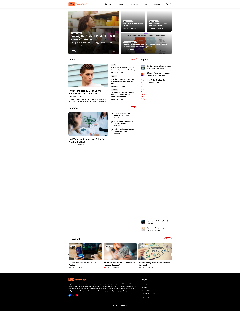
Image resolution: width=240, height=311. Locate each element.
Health (113, 65)
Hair (72, 66)
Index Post (145, 297)
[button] (167, 4)
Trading (73, 246)
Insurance (121, 4)
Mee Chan (75, 50)
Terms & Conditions (148, 294)
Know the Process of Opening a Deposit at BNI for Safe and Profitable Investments (122, 95)
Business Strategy (76, 33)
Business (108, 4)
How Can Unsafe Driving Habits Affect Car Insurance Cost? (158, 26)
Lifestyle (157, 4)
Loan (146, 4)
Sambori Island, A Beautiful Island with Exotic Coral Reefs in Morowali (159, 68)
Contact (144, 287)
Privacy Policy (146, 290)
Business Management (130, 42)
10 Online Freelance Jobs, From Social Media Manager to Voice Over (122, 81)
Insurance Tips (128, 21)
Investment (134, 4)
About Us (145, 284)
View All (133, 59)
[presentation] (68, 254)
